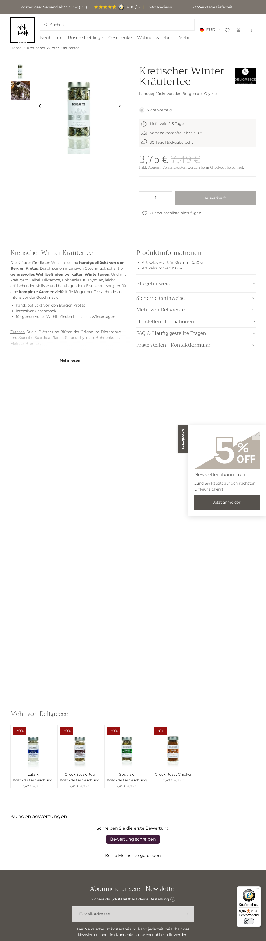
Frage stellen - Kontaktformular (173, 344)
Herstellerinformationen (165, 321)
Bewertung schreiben (133, 839)
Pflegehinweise (154, 283)
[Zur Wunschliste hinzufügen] (227, 30)
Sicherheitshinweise (160, 298)
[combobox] (110, 25)
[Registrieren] (186, 914)
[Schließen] (257, 434)
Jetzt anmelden (227, 502)
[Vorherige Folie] (38, 106)
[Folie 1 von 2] (20, 69)
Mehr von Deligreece (160, 309)
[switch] (249, 921)
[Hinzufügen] (47, 761)
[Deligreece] (245, 76)
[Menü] (258, 889)
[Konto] (238, 30)
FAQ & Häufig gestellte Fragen (171, 333)
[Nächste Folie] (121, 106)
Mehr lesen (70, 360)
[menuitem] (184, 37)
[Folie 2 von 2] (20, 90)
